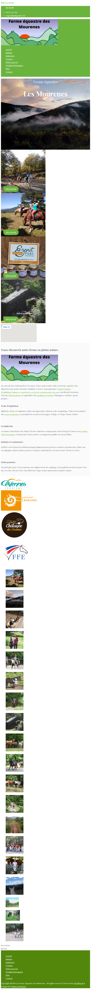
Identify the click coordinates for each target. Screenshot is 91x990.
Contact (9, 978)
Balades (9, 959)
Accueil (9, 956)
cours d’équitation (12, 414)
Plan (7, 975)
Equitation (10, 962)
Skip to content (7, 2)
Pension (9, 966)
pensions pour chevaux (49, 392)
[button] (11, 189)
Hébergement (12, 969)
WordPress (78, 983)
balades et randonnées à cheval (25, 392)
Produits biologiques (14, 972)
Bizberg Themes (19, 986)
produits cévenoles (45, 395)
